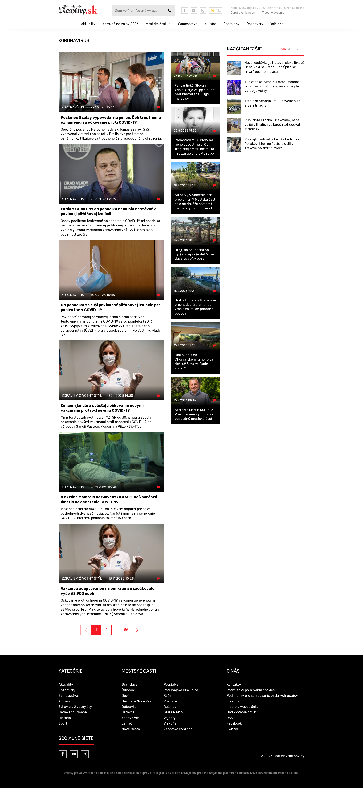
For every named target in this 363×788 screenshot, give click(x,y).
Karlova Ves (130, 718)
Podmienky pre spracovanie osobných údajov (262, 696)
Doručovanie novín (243, 13)
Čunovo (128, 690)
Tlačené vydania (273, 13)
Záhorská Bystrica (178, 729)
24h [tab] (283, 49)
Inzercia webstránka (243, 707)
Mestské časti (156, 24)
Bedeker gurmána (73, 712)
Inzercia (233, 701)
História (65, 718)
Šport (63, 723)
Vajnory (170, 718)
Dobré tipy (231, 24)
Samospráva (187, 24)
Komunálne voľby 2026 (121, 24)
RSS (230, 718)
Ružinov (170, 707)
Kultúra (210, 24)
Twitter (232, 729)
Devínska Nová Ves (136, 701)
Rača (167, 696)
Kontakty (234, 684)
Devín (126, 696)
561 (127, 630)
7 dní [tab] (300, 49)
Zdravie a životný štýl (76, 707)
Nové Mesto (131, 729)
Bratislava (130, 684)
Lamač (127, 723)
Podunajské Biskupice (181, 690)
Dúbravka (129, 707)
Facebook (234, 723)
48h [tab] (291, 49)
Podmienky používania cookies (251, 690)
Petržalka (171, 684)
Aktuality (88, 24)
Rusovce (170, 701)
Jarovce (128, 712)
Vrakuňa (170, 723)
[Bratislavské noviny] (81, 10)
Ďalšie (274, 24)
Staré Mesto (173, 712)
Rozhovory (255, 24)
